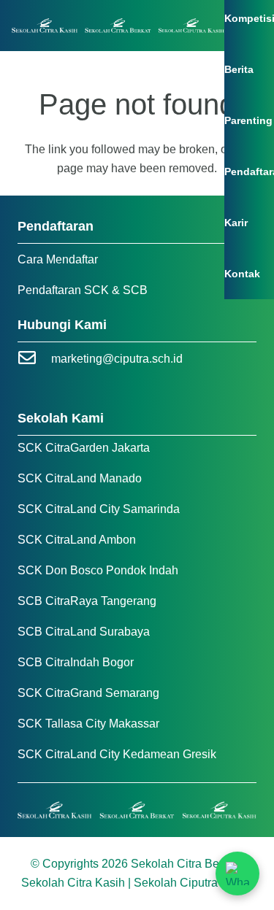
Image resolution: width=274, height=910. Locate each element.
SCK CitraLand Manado (80, 478)
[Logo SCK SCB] (118, 26)
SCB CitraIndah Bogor (76, 662)
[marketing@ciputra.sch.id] (34, 359)
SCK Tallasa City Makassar (88, 723)
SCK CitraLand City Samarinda (99, 509)
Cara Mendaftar (58, 259)
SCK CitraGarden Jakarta (84, 447)
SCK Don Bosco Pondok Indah (98, 570)
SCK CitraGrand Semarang (88, 693)
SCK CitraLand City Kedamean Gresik (117, 754)
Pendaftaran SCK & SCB (83, 290)
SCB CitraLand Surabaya (84, 631)
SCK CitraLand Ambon (77, 539)
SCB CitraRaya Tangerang (87, 601)
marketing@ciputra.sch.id (117, 358)
